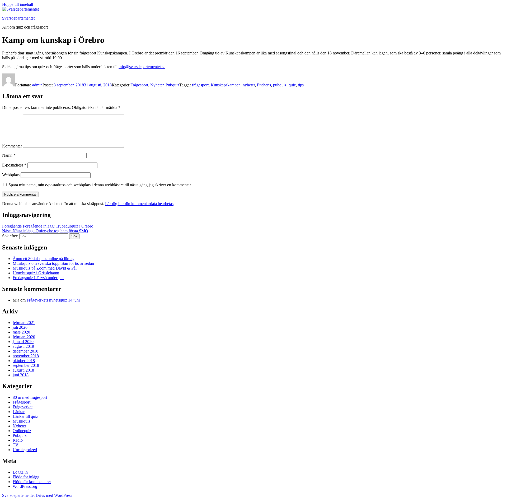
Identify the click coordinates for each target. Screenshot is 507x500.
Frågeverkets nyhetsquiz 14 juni (53, 300)
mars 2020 (21, 332)
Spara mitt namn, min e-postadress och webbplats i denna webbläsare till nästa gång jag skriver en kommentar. (100, 185)
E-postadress (14, 165)
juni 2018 (21, 375)
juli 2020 (20, 327)
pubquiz (280, 85)
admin (37, 85)
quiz (292, 85)
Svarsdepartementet (18, 18)
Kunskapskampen (226, 85)
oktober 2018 (24, 360)
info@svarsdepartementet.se (142, 66)
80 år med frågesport (30, 397)
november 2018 (26, 356)
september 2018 (26, 365)
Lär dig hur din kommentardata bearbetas (139, 203)
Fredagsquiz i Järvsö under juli (38, 277)
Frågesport (139, 85)
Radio (18, 440)
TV (15, 445)
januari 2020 (23, 341)
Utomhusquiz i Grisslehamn (36, 273)
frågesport (200, 85)
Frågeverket (22, 407)
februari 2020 (24, 337)
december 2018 (25, 351)
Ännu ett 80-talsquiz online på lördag (43, 258)
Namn (9, 155)
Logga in (20, 472)
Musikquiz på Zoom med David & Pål (45, 268)
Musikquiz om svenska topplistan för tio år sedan (53, 263)
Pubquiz (172, 85)
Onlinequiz (22, 430)
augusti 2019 (23, 346)
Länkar (19, 411)
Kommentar (12, 146)
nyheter (249, 85)
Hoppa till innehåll (17, 4)
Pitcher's (264, 85)
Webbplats (11, 175)
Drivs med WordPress (54, 495)
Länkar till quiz (25, 416)
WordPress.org (25, 486)
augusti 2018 (23, 370)
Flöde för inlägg (26, 477)
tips (301, 85)
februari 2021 (24, 322)
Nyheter (156, 85)
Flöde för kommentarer (32, 481)
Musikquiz (21, 421)
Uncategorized (25, 449)
